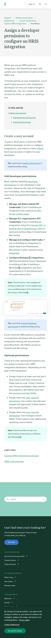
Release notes (9, 585)
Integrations (9, 21)
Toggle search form (40, 4)
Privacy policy (24, 620)
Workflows (35, 23)
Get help (11, 542)
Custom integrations (28, 21)
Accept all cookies (15, 631)
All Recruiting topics (24, 18)
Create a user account (17, 113)
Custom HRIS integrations (15, 23)
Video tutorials (10, 564)
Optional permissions (22, 122)
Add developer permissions (24, 117)
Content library (10, 560)
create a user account (31, 163)
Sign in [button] (32, 4)
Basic (41, 148)
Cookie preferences (11, 625)
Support (7, 18)
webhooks (14, 253)
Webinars (8, 598)
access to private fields (24, 393)
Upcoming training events (14, 556)
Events (7, 602)
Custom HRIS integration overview (21, 455)
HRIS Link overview (14, 461)
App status (8, 581)
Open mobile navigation (46, 4)
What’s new (9, 577)
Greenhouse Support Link (5, 4)
